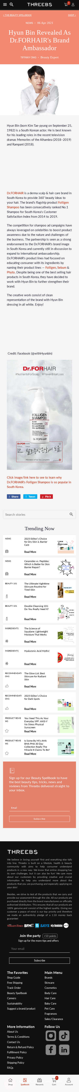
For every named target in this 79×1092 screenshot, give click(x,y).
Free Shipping (14, 982)
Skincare (49, 982)
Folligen (50, 267)
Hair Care (50, 998)
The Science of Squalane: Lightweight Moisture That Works (36, 631)
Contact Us (13, 1042)
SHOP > (72, 15)
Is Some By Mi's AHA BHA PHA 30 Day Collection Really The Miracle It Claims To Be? (37, 745)
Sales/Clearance (54, 1019)
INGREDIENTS (11, 628)
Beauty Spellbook (17, 993)
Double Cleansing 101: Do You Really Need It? (36, 607)
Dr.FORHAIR (15, 193)
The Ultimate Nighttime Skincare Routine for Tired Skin (36, 586)
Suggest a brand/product (21, 1008)
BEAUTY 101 (11, 583)
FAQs (10, 1067)
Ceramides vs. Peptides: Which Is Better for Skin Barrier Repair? (37, 564)
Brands (48, 977)
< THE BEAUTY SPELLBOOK (17, 15)
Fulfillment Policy (17, 1052)
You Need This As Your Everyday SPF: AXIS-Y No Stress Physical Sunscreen (36, 723)
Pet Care (50, 1008)
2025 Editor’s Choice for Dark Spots (35, 697)
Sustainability (14, 1003)
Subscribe (39, 960)
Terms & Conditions (18, 1036)
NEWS (8, 538)
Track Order (14, 987)
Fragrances (51, 1013)
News (29, 22)
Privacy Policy (15, 1057)
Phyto (11, 272)
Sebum (61, 267)
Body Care (51, 993)
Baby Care (50, 1003)
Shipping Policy (15, 1062)
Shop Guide (13, 977)
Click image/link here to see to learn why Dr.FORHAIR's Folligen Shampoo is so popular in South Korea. (39, 482)
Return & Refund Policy (20, 1047)
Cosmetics (51, 987)
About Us (12, 1031)
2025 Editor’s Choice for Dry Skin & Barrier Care (35, 541)
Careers (11, 998)
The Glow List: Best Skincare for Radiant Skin (35, 676)
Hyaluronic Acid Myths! (36, 650)
